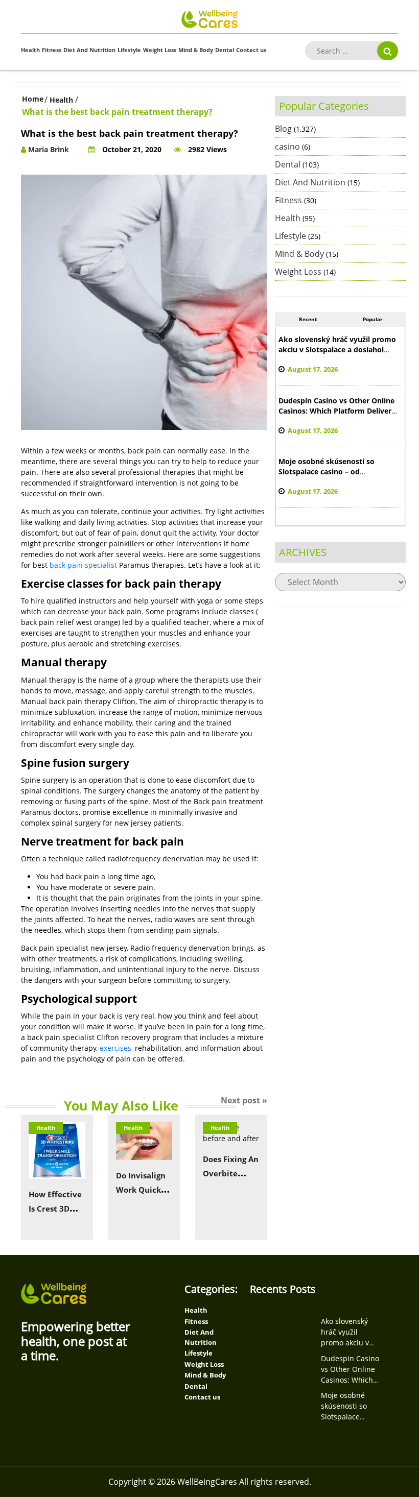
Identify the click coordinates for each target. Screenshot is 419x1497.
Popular (373, 319)
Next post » (244, 1100)
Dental (224, 50)
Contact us (251, 50)
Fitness (51, 50)
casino (287, 146)
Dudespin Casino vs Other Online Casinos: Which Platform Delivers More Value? (336, 411)
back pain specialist (83, 565)
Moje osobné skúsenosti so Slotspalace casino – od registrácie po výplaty (326, 471)
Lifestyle (129, 50)
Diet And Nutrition (89, 50)
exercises (115, 1048)
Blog (283, 128)
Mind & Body (195, 50)
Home (32, 99)
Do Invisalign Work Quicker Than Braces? (142, 1189)
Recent (308, 319)
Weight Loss (159, 50)
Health (30, 50)
